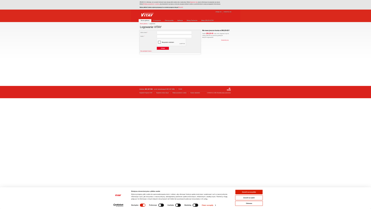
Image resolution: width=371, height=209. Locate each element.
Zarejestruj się (225, 40)
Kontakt (180, 89)
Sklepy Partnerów (192, 20)
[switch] (161, 205)
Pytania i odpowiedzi (195, 92)
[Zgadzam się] (193, 2)
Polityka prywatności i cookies (179, 92)
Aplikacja (180, 20)
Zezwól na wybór (249, 198)
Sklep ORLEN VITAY (207, 20)
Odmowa (249, 203)
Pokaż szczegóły (207, 205)
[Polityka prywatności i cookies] (151, 4)
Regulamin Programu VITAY (145, 92)
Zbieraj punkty (169, 20)
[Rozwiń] (180, 7)
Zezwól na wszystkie (249, 192)
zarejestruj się (227, 11)
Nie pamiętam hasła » (146, 51)
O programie (157, 20)
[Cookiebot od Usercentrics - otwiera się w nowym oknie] (118, 205)
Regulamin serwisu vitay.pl (162, 92)
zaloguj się (218, 11)
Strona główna (145, 20)
